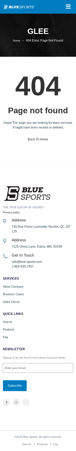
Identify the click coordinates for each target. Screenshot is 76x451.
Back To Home (38, 139)
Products (8, 329)
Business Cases (13, 294)
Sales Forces (11, 301)
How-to (7, 321)
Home (16, 40)
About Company (13, 286)
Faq (5, 337)
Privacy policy (11, 212)
